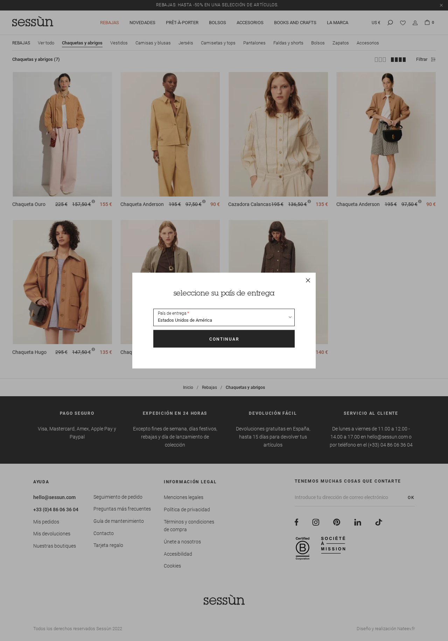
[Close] (308, 280)
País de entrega (172, 313)
